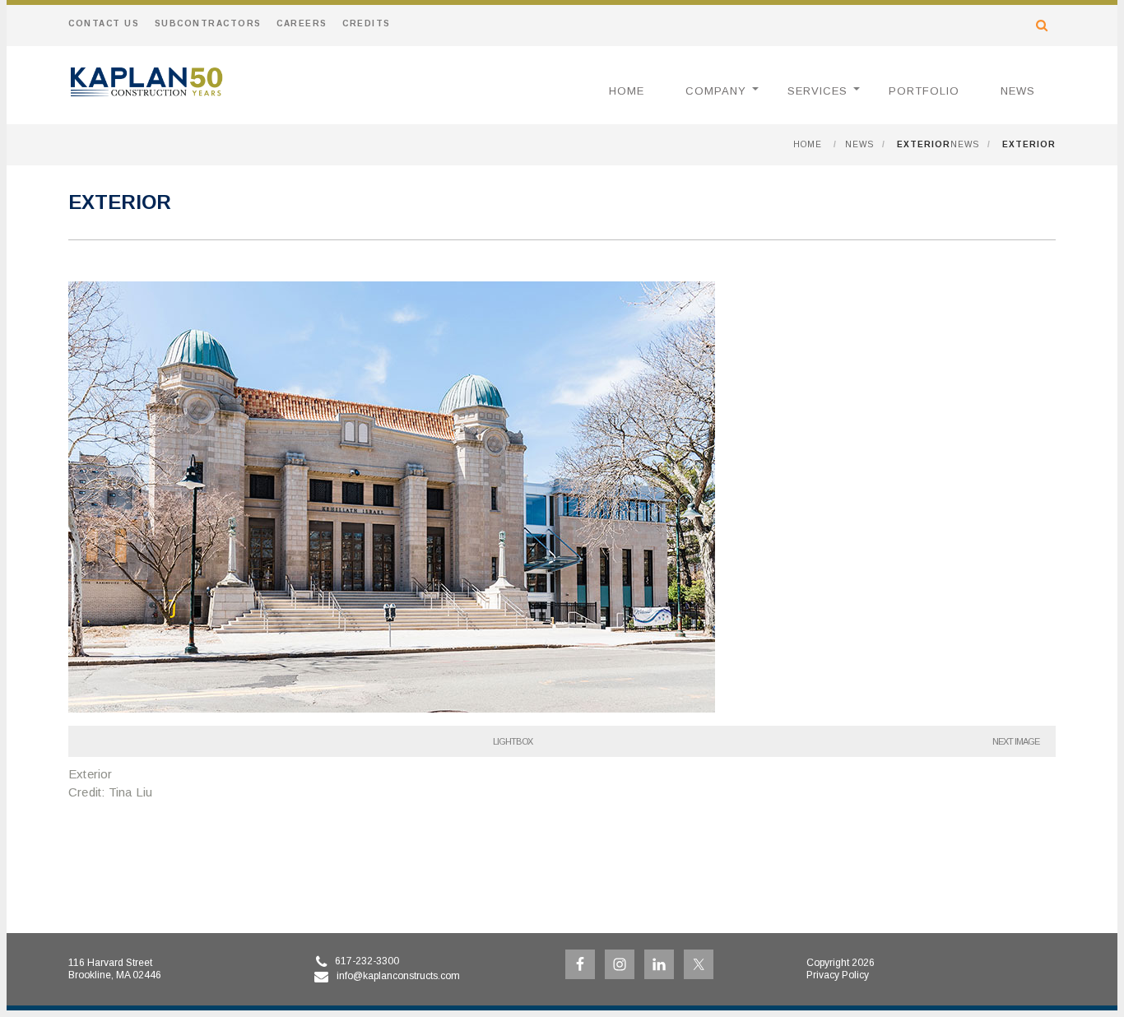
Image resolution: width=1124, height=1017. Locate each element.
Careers (301, 23)
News (1018, 91)
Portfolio (924, 91)
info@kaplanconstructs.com (398, 976)
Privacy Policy (837, 975)
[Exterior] (391, 708)
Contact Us (103, 23)
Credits (366, 23)
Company (715, 91)
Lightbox (512, 741)
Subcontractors (208, 23)
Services (817, 91)
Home (626, 91)
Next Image (1015, 741)
